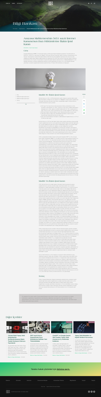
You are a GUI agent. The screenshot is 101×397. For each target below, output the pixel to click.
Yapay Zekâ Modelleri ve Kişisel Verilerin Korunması (84, 336)
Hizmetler (8, 3)
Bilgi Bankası (19, 3)
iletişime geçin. (63, 369)
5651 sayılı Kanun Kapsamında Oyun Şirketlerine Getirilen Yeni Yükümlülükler (38, 338)
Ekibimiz (13, 3)
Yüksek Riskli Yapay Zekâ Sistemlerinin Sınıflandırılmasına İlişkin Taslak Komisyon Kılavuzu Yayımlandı (16, 339)
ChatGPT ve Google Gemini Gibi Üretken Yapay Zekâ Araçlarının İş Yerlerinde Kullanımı (61, 338)
